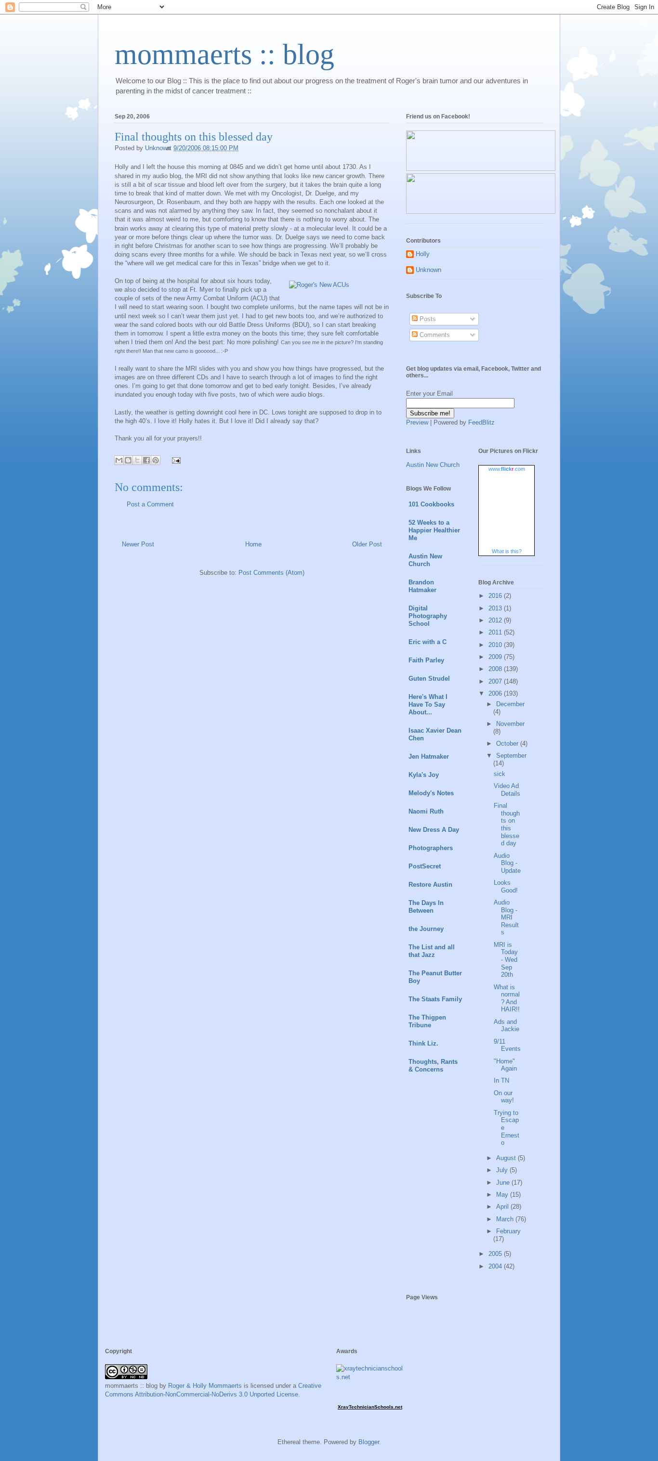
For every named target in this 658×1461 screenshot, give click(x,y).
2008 (496, 668)
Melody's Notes (431, 793)
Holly (423, 254)
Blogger (368, 1442)
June (504, 1182)
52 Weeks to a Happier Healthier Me (434, 530)
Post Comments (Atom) (271, 572)
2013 (496, 608)
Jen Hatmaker (428, 756)
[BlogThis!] (128, 460)
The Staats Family (435, 999)
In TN (501, 1080)
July (503, 1170)
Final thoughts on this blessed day (507, 824)
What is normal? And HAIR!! (507, 998)
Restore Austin (430, 884)
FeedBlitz (481, 422)
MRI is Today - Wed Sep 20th (506, 959)
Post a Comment (150, 504)
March (505, 1219)
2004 (496, 1266)
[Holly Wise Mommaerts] (480, 211)
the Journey (426, 928)
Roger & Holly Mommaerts (205, 1385)
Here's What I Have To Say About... (427, 704)
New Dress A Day (433, 829)
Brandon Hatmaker (422, 586)
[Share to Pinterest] (155, 460)
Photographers (430, 848)
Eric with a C (427, 642)
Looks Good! (506, 886)
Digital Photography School (427, 616)
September (511, 755)
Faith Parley (426, 660)
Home (253, 544)
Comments (434, 334)
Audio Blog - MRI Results (506, 917)
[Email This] (119, 460)
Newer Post (138, 544)
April (503, 1206)
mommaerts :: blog (224, 54)
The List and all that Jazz (431, 951)
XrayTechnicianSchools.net (370, 1406)
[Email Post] (175, 460)
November (510, 723)
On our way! (504, 1096)
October (508, 743)
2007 (496, 681)
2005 (496, 1253)
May (503, 1194)
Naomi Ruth (426, 811)
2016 (496, 595)
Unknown (428, 269)
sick (499, 773)
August (507, 1158)
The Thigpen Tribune (427, 1021)
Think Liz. (423, 1043)
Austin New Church (433, 464)
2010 (496, 644)
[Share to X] (137, 460)
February (508, 1231)
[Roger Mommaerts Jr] (480, 168)
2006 (496, 693)
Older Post (367, 544)
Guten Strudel (429, 678)
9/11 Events (507, 1045)
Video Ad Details (507, 789)
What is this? (507, 551)
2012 (496, 620)
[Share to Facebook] (146, 460)
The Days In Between (426, 906)
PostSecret (424, 866)
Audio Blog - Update (507, 863)
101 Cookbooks (431, 504)
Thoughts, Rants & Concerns (433, 1065)
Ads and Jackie (506, 1025)
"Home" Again (505, 1065)
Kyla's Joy (423, 774)
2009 (496, 656)
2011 (496, 632)
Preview (417, 422)
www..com (506, 469)
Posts (427, 319)
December (510, 704)
